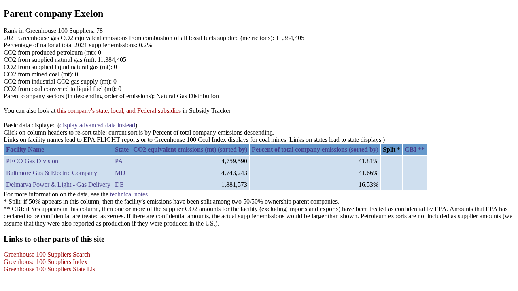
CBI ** (415, 149)
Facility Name (25, 149)
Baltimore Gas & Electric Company (51, 172)
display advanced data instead (97, 125)
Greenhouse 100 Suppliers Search (47, 254)
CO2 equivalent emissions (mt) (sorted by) (190, 149)
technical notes (129, 194)
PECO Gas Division (32, 161)
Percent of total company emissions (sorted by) (315, 149)
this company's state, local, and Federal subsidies (119, 110)
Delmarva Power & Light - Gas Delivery (58, 184)
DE (119, 184)
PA (119, 161)
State (122, 149)
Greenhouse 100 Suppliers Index (45, 261)
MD (120, 172)
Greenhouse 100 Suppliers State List (50, 269)
